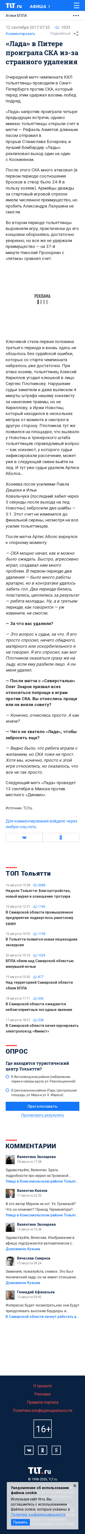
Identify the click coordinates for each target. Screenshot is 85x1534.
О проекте (42, 1385)
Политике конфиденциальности (38, 1514)
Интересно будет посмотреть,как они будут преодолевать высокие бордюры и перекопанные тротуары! (42, 1308)
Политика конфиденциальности (42, 1410)
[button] (24, 837)
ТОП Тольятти (28, 873)
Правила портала (42, 1402)
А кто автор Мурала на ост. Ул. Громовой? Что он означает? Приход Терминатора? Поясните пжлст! (41, 1207)
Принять (20, 1522)
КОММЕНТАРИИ (31, 1146)
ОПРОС (17, 1051)
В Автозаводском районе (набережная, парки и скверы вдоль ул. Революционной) (43, 1079)
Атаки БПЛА (16, 15)
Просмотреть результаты (42, 1115)
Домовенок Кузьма (23, 1249)
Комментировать (20, 34)
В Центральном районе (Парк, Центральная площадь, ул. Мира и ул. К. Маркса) (44, 1093)
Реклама (42, 1394)
